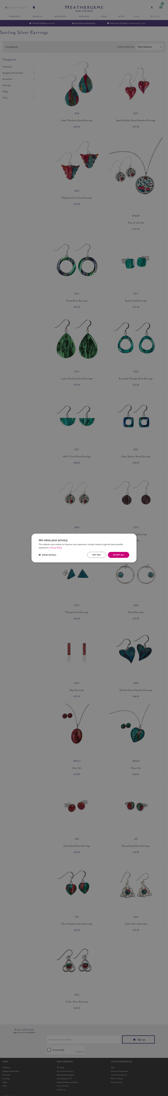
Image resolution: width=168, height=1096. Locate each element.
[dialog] (84, 548)
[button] (47, 554)
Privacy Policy (56, 547)
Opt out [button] (96, 555)
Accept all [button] (118, 555)
